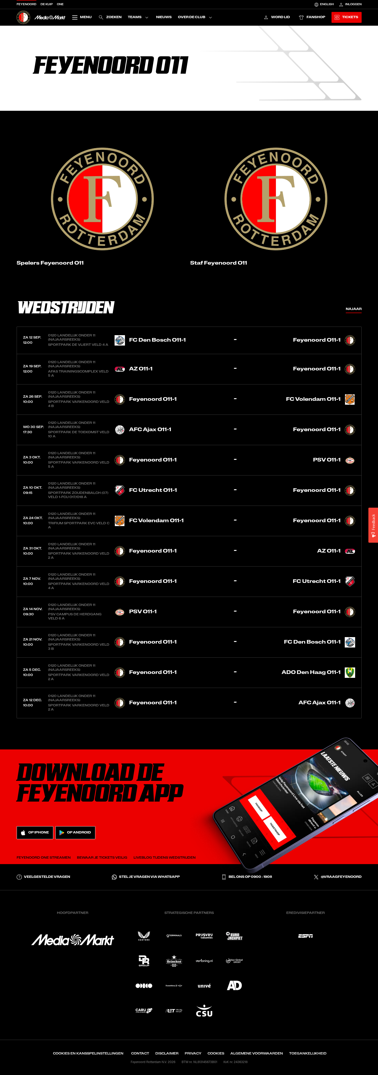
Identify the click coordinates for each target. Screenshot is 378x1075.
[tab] (354, 309)
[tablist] (354, 309)
